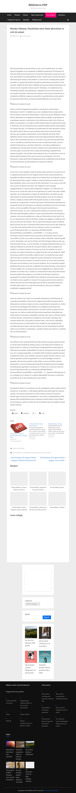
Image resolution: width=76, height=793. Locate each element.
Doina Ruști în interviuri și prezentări (46, 710)
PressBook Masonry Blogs (51, 790)
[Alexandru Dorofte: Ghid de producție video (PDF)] (45, 657)
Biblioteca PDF (38, 5)
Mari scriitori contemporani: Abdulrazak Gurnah (61, 696)
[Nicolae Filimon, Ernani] (57, 430)
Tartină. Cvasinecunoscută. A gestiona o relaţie (26, 723)
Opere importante (37, 15)
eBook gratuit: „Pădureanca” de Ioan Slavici (44, 643)
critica (14, 448)
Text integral (50, 15)
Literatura (61, 15)
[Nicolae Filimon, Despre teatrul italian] (38, 431)
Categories (28, 601)
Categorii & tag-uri (14, 20)
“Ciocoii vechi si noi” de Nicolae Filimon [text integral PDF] (18, 435)
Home (9, 15)
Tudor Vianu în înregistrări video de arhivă (61, 710)
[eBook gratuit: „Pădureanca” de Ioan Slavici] (45, 633)
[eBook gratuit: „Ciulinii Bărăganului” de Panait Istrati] (31, 657)
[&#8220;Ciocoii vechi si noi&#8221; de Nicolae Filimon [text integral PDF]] (18, 428)
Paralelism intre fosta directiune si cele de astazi (37, 453)
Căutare (25, 15)
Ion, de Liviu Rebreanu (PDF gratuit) (30, 643)
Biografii (26, 20)
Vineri (8, 714)
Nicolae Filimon (17, 453)
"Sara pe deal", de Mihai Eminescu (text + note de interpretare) (10, 774)
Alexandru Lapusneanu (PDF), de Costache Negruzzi (19, 754)
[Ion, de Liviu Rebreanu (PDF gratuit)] (31, 632)
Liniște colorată (24, 714)
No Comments (26, 36)
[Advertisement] (38, 53)
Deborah (8, 721)
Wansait (17, 15)
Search (27, 614)
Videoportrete (37, 20)
